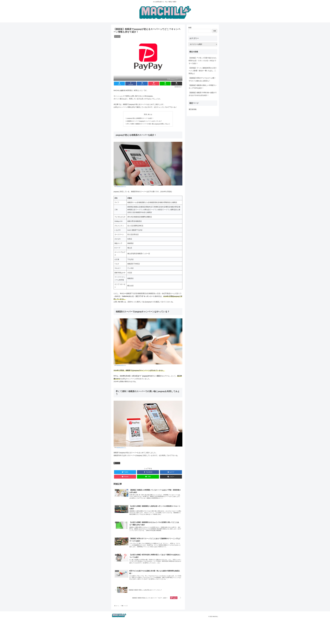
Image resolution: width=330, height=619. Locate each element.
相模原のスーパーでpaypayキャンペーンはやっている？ (144, 121)
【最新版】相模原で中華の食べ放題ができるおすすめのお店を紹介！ (203, 94)
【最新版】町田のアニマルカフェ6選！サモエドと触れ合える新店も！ (202, 79)
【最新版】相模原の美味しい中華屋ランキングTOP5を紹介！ (203, 86)
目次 (145, 114)
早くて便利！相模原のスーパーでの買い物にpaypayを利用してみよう (148, 124)
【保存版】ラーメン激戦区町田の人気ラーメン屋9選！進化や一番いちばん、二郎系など (203, 70)
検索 (189, 27)
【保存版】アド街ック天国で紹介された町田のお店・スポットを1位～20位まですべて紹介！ (203, 60)
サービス (118, 463)
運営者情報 (192, 109)
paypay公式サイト (121, 186)
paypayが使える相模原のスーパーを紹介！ (140, 118)
